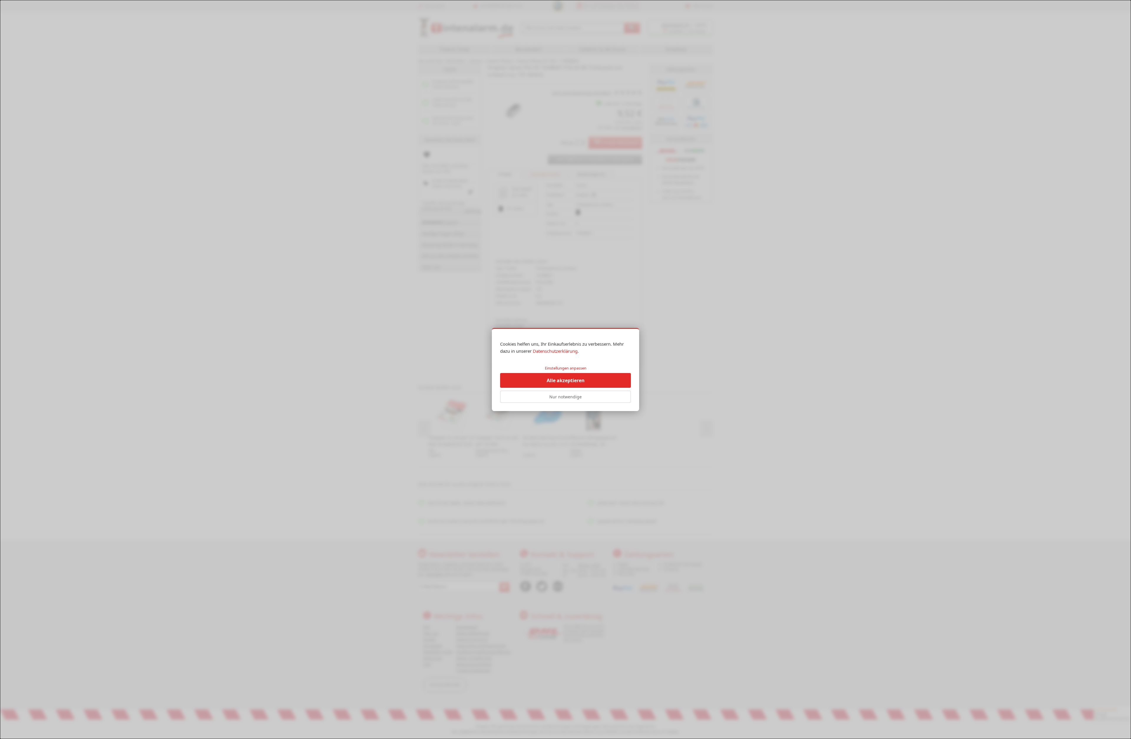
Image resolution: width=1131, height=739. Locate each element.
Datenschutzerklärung (555, 351)
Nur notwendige (565, 397)
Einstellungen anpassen (565, 368)
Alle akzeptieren (566, 380)
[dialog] (565, 369)
